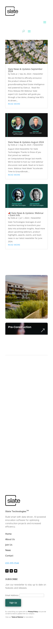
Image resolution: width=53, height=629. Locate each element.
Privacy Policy (33, 611)
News (8, 550)
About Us (10, 539)
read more (14, 104)
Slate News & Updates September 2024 (25, 70)
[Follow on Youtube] (15, 570)
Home (8, 533)
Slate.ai (14, 74)
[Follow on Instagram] (7, 570)
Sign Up (13, 602)
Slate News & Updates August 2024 (26, 142)
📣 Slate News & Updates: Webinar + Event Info (26, 214)
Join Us (8, 544)
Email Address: (12, 595)
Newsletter (38, 74)
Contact (9, 555)
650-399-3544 (12, 563)
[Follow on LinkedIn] (11, 570)
